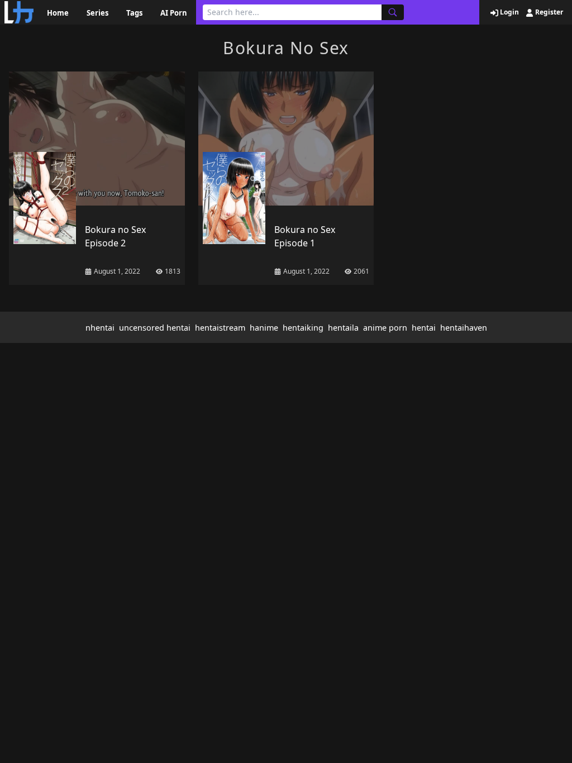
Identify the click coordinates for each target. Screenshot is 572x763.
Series (97, 13)
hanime (264, 327)
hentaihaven (463, 327)
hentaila (343, 327)
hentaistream (220, 327)
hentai (424, 327)
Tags (134, 13)
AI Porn (173, 13)
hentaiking (303, 327)
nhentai (100, 327)
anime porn (385, 327)
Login (508, 12)
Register (548, 12)
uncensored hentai (154, 327)
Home (58, 13)
